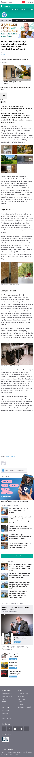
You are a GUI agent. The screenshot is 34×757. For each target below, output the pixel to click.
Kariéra (20, 702)
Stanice (4, 699)
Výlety (3, 54)
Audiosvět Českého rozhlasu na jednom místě (14, 501)
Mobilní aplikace (7, 718)
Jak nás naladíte (23, 694)
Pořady (5, 489)
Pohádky (13, 485)
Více (25, 20)
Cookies (3, 752)
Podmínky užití (21, 752)
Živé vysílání (6, 493)
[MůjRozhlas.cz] (3, 63)
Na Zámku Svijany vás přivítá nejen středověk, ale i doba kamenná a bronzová (19, 575)
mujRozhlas (5, 476)
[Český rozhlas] (6, 2)
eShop (4, 702)
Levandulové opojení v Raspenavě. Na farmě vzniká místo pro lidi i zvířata (20, 536)
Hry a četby (6, 481)
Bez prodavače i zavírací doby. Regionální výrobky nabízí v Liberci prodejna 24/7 (20, 545)
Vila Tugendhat (6, 295)
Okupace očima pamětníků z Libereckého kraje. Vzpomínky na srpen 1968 (20, 528)
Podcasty (5, 716)
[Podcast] (1, 102)
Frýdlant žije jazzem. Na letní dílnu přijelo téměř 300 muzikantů (19, 510)
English (30, 752)
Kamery (31, 10)
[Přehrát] (3, 96)
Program (15, 10)
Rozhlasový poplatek (24, 707)
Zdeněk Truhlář (10, 456)
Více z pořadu (7, 562)
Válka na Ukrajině (7, 694)
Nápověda (21, 696)
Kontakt (20, 704)
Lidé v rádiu (21, 699)
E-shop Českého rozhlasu (12, 603)
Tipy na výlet (6, 20)
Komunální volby (7, 696)
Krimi (4, 485)
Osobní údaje (12, 752)
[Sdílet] (4, 102)
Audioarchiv (23, 10)
